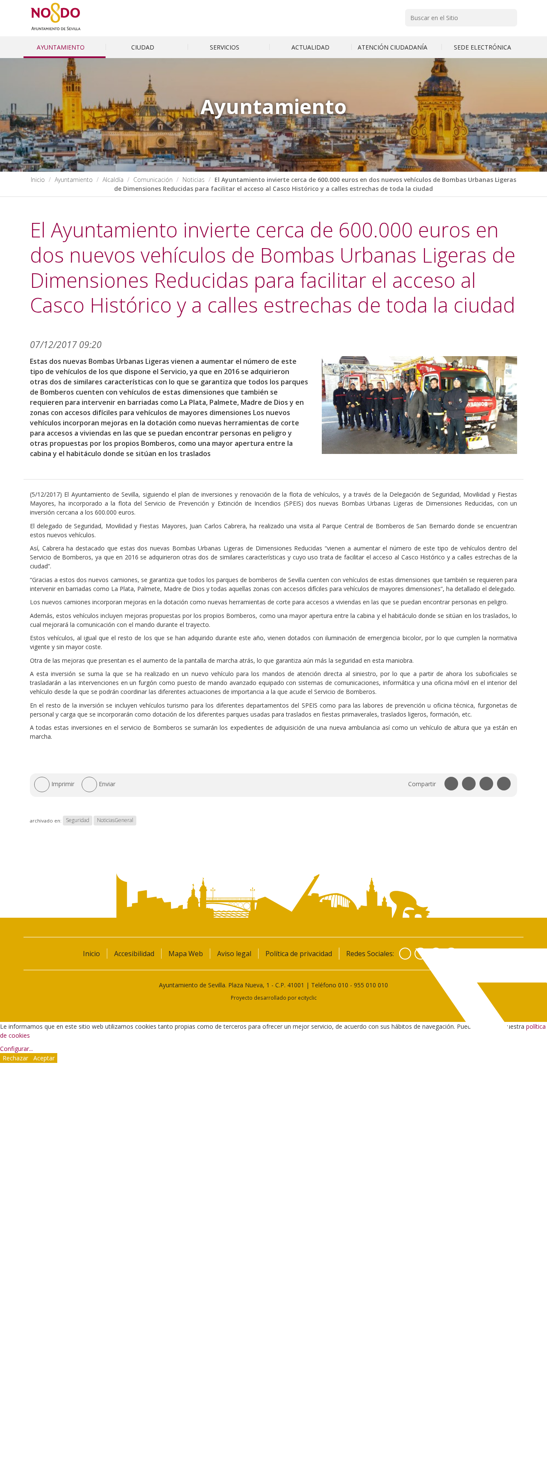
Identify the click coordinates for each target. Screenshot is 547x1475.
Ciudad (143, 47)
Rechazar (15, 1058)
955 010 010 (371, 985)
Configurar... (16, 1049)
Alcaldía (113, 180)
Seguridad (77, 820)
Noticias (193, 180)
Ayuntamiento (61, 47)
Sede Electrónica (482, 47)
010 (343, 985)
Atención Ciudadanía (393, 47)
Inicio (38, 180)
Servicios (225, 47)
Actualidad (310, 47)
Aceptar (44, 1058)
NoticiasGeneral (115, 820)
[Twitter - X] (420, 954)
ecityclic (307, 997)
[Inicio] (56, 30)
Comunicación (153, 180)
